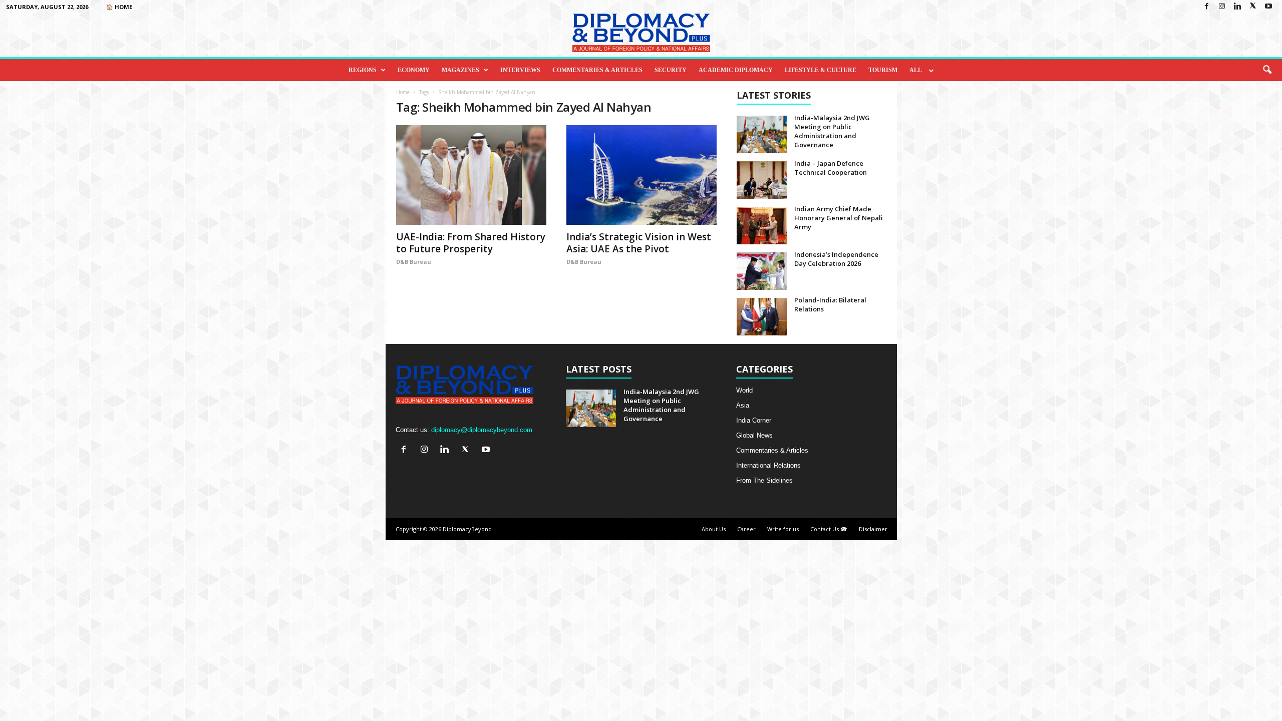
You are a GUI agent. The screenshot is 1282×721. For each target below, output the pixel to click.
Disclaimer (873, 529)
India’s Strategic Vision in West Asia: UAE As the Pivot (638, 242)
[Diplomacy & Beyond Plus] (641, 33)
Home (403, 92)
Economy (414, 70)
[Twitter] (1253, 7)
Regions (363, 70)
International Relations (768, 465)
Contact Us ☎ (828, 529)
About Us (714, 529)
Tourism (882, 70)
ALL (915, 70)
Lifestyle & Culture (820, 70)
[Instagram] (1222, 7)
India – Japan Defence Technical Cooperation (830, 168)
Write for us (783, 529)
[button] (1267, 70)
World (744, 390)
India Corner (753, 420)
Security (671, 70)
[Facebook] (1206, 7)
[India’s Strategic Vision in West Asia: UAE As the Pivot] (641, 175)
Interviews (520, 70)
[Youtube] (1268, 7)
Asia (742, 405)
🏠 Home (119, 7)
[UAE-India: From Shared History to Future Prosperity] (471, 175)
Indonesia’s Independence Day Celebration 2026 (836, 259)
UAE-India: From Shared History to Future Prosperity (470, 242)
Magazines (460, 70)
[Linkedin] (1237, 7)
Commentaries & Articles (597, 70)
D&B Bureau (413, 261)
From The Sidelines (764, 480)
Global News (754, 435)
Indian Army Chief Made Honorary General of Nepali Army (838, 217)
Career (746, 529)
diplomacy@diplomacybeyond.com (481, 430)
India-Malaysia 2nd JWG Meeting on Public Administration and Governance (832, 131)
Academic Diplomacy (736, 70)
